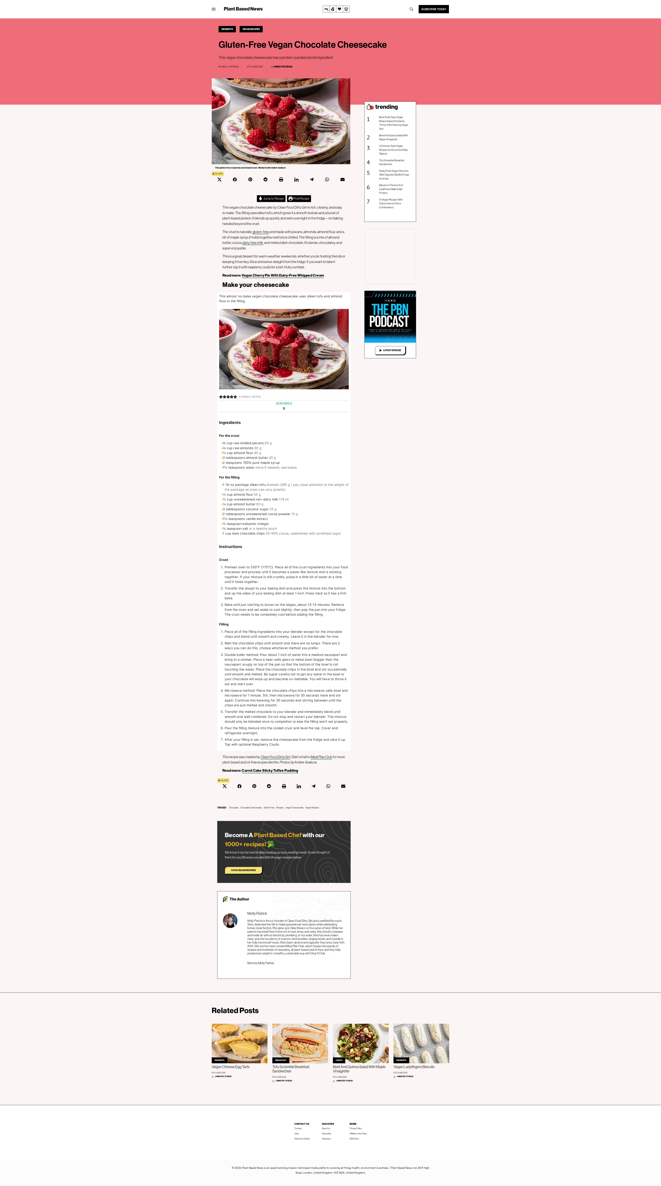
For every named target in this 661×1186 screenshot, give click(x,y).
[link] (336, 9)
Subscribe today (433, 9)
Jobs (296, 1133)
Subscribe (326, 1133)
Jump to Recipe (273, 198)
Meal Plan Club (321, 757)
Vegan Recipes (251, 29)
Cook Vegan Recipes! (243, 870)
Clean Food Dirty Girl (275, 757)
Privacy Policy (356, 1128)
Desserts (227, 29)
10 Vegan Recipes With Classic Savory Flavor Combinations (391, 203)
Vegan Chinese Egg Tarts (231, 1067)
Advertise (326, 1138)
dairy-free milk (252, 243)
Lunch (339, 1060)
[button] (221, 396)
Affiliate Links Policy (358, 1133)
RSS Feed (354, 1138)
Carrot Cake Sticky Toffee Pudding (270, 770)
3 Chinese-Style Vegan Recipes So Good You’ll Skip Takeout (393, 149)
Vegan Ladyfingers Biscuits (414, 1067)
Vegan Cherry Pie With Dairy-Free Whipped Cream (283, 275)
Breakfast (280, 1060)
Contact (298, 1128)
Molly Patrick (230, 66)
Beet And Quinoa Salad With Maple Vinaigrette (393, 137)
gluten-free (261, 232)
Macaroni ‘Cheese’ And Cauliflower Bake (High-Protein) (391, 189)
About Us (326, 1128)
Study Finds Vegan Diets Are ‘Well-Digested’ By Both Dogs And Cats (394, 174)
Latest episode (392, 350)
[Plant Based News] (213, 9)
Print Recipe (301, 198)
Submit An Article (302, 1138)
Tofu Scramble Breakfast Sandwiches (391, 162)
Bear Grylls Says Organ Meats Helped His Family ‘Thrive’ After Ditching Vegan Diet (393, 123)
